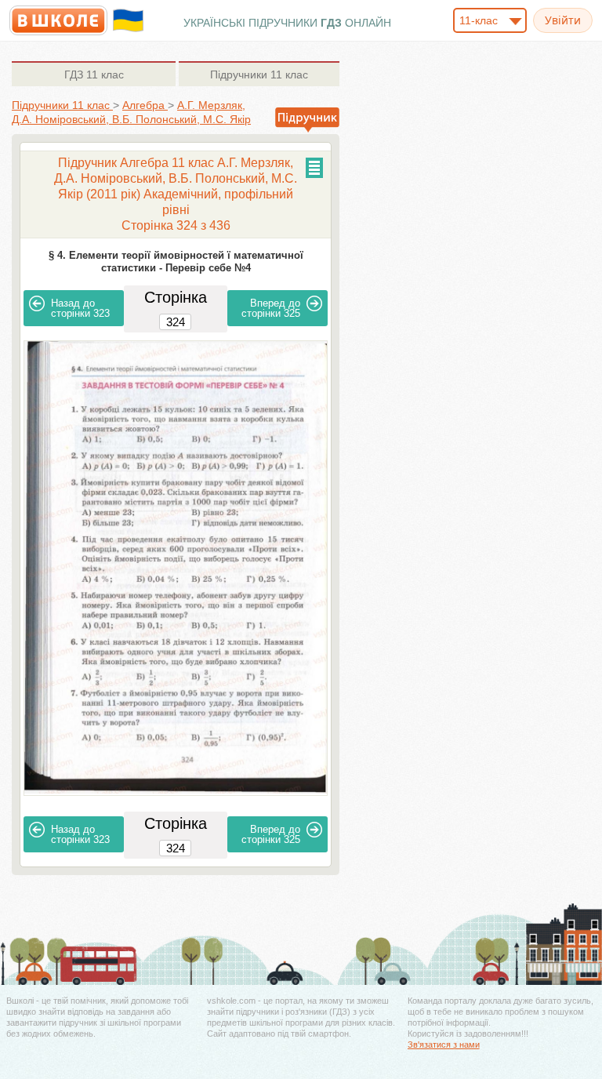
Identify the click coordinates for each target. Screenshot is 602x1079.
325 (270, 308)
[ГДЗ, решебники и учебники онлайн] (58, 20)
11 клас (94, 74)
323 (80, 308)
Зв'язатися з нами (444, 1044)
